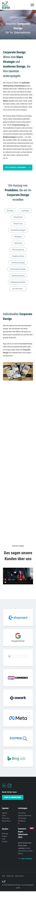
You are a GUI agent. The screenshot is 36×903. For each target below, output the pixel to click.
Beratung (5, 834)
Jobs (3, 839)
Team (4, 815)
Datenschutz (19, 876)
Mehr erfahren (26, 859)
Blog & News (6, 821)
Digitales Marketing (24, 815)
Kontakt (4, 841)
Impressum (10, 876)
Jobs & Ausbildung (12, 797)
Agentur (4, 813)
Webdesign (21, 821)
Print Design (22, 818)
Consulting (21, 813)
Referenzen (5, 818)
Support (4, 836)
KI (18, 823)
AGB (3, 876)
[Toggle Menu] (32, 5)
